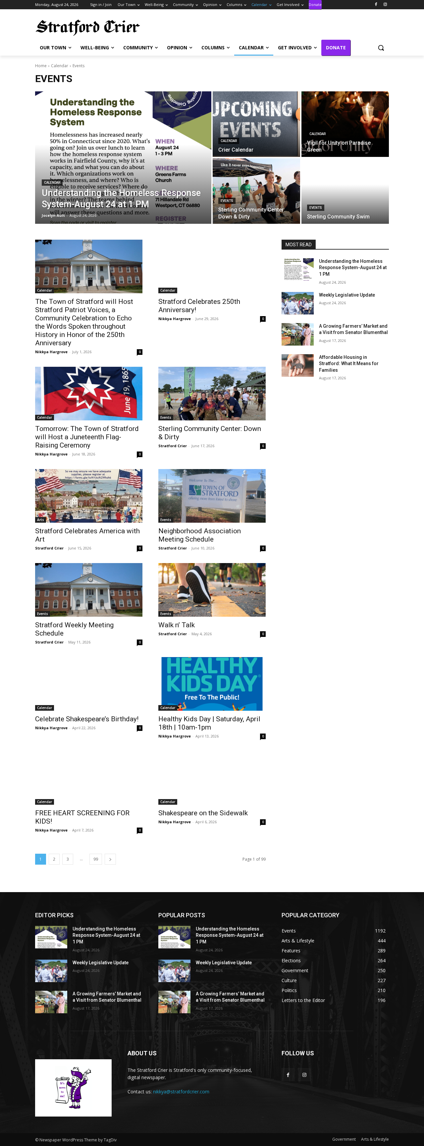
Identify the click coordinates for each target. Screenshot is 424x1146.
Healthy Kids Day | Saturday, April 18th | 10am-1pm (209, 723)
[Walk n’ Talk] (212, 590)
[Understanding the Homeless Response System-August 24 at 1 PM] (123, 157)
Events (227, 201)
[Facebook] (376, 5)
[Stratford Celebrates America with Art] (88, 496)
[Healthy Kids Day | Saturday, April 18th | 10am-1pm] (212, 684)
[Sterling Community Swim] (345, 191)
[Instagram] (385, 5)
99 (95, 859)
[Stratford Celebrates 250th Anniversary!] (212, 266)
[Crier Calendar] (256, 124)
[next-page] (110, 859)
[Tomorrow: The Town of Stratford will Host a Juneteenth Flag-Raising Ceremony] (88, 393)
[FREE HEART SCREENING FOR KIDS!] (88, 778)
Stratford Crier (172, 445)
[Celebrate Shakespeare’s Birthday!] (88, 684)
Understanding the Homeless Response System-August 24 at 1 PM (353, 268)
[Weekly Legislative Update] (298, 303)
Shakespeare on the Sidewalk (203, 813)
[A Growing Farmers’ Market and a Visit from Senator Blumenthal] (298, 334)
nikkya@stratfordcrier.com (181, 1091)
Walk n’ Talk (176, 625)
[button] (381, 48)
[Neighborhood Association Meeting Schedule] (212, 496)
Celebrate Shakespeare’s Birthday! (86, 719)
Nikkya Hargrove (51, 351)
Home (41, 66)
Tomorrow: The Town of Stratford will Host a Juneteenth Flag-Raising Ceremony (87, 437)
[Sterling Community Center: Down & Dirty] (256, 191)
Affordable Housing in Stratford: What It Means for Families (349, 364)
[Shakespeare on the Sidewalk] (212, 778)
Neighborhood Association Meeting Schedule (199, 535)
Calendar (59, 66)
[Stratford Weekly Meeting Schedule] (88, 590)
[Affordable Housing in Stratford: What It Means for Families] (298, 365)
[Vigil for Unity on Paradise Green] (345, 124)
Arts (40, 519)
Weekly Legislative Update (347, 295)
